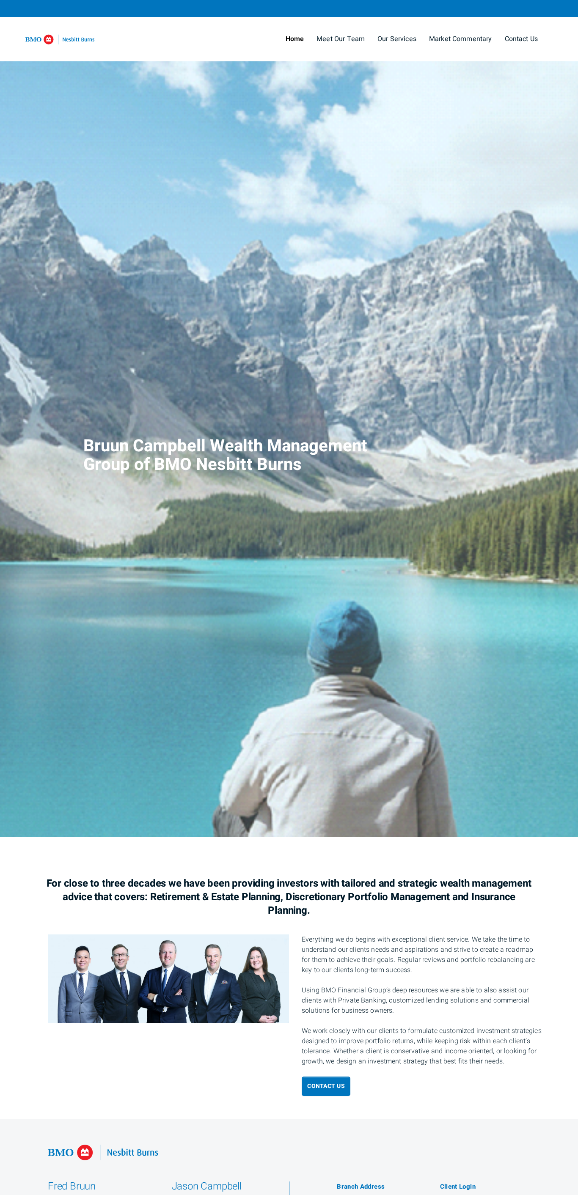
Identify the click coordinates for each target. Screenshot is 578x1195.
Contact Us (521, 39)
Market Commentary (460, 39)
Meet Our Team (341, 39)
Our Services (396, 39)
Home (295, 39)
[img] (289, 418)
